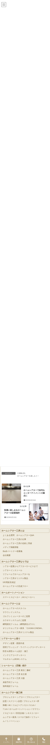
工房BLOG (21, 473)
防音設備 (20, 713)
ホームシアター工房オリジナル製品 (18, 632)
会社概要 (7, 555)
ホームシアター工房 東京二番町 (17, 670)
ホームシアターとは (11, 603)
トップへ (6, 742)
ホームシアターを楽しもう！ (28, 476)
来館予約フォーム (10, 682)
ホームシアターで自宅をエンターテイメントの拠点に (34, 493)
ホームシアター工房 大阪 (14, 678)
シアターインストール (12, 570)
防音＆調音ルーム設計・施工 (15, 651)
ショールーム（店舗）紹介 (14, 665)
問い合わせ (31, 742)
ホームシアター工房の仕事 (14, 539)
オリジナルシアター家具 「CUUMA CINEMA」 (23, 628)
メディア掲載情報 (10, 547)
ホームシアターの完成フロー (15, 586)
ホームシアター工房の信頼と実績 (17, 543)
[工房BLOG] (11, 490)
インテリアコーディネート (14, 655)
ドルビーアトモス (20, 705)
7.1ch (5, 709)
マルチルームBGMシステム (15, 659)
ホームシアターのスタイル (14, 608)
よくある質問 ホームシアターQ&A (18, 535)
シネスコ (29, 713)
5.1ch (32, 705)
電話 (43, 742)
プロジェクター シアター (14, 697)
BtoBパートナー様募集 (12, 551)
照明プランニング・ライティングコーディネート (24, 647)
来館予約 (19, 742)
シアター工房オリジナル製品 (15, 578)
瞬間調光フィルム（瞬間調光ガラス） (19, 624)
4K (9, 705)
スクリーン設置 (15, 701)
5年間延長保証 (9, 582)
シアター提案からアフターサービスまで (20, 566)
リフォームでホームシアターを (16, 574)
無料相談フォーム (10, 686)
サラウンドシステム (11, 612)
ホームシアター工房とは (13, 530)
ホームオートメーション (13, 592)
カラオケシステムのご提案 (14, 620)
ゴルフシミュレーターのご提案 (16, 616)
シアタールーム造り (11, 638)
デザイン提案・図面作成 (13, 643)
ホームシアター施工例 (12, 692)
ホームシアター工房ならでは (15, 561)
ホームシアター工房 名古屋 (15, 674)
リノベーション (13, 721)
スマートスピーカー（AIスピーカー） (19, 597)
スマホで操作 (24, 717)
